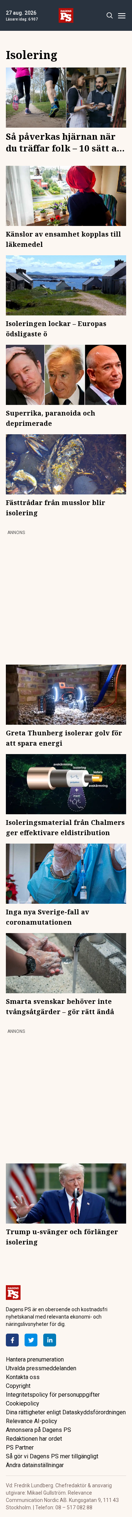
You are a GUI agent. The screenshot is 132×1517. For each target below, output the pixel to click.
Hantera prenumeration (35, 1359)
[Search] (109, 15)
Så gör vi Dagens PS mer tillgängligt (52, 1456)
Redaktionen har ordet (34, 1438)
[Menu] (121, 15)
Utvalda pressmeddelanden (41, 1368)
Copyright (18, 1385)
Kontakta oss (23, 1377)
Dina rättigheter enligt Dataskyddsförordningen (66, 1412)
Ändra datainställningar (35, 1465)
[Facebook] (12, 1340)
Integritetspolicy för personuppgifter (53, 1394)
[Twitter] (31, 1340)
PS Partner (20, 1447)
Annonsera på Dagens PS (38, 1429)
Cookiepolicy (22, 1403)
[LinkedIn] (49, 1340)
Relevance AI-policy (31, 1421)
